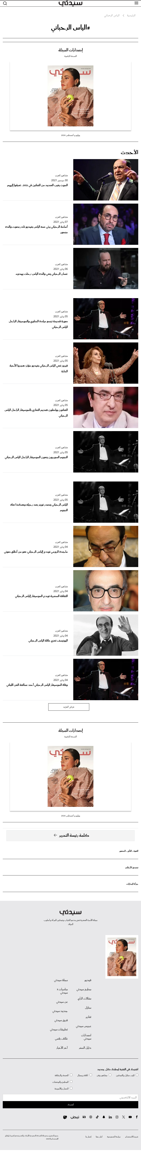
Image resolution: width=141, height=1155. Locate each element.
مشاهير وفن (102, 1075)
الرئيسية (131, 15)
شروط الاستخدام (131, 1136)
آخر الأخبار (62, 1048)
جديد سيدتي (60, 1011)
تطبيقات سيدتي (59, 1029)
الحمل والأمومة (61, 1089)
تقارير (88, 1017)
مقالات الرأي (84, 998)
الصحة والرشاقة (61, 1075)
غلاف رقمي (61, 1038)
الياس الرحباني (112, 15)
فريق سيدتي (61, 1020)
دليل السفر (85, 1048)
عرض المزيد (68, 707)
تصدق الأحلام (131, 868)
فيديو (87, 980)
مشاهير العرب (61, 175)
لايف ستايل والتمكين (125, 1075)
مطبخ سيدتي (83, 989)
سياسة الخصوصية (114, 1136)
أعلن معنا (99, 1136)
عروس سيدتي (83, 1026)
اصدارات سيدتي (86, 1037)
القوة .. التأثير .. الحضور (128, 851)
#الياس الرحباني (70, 27)
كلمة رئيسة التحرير (74, 835)
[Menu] (136, 3)
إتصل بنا (88, 1136)
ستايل (88, 1008)
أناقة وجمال (82, 1075)
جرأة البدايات (132, 884)
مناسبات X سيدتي (62, 991)
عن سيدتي (62, 1002)
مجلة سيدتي (61, 980)
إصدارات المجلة (70, 50)
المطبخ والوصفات (60, 1082)
